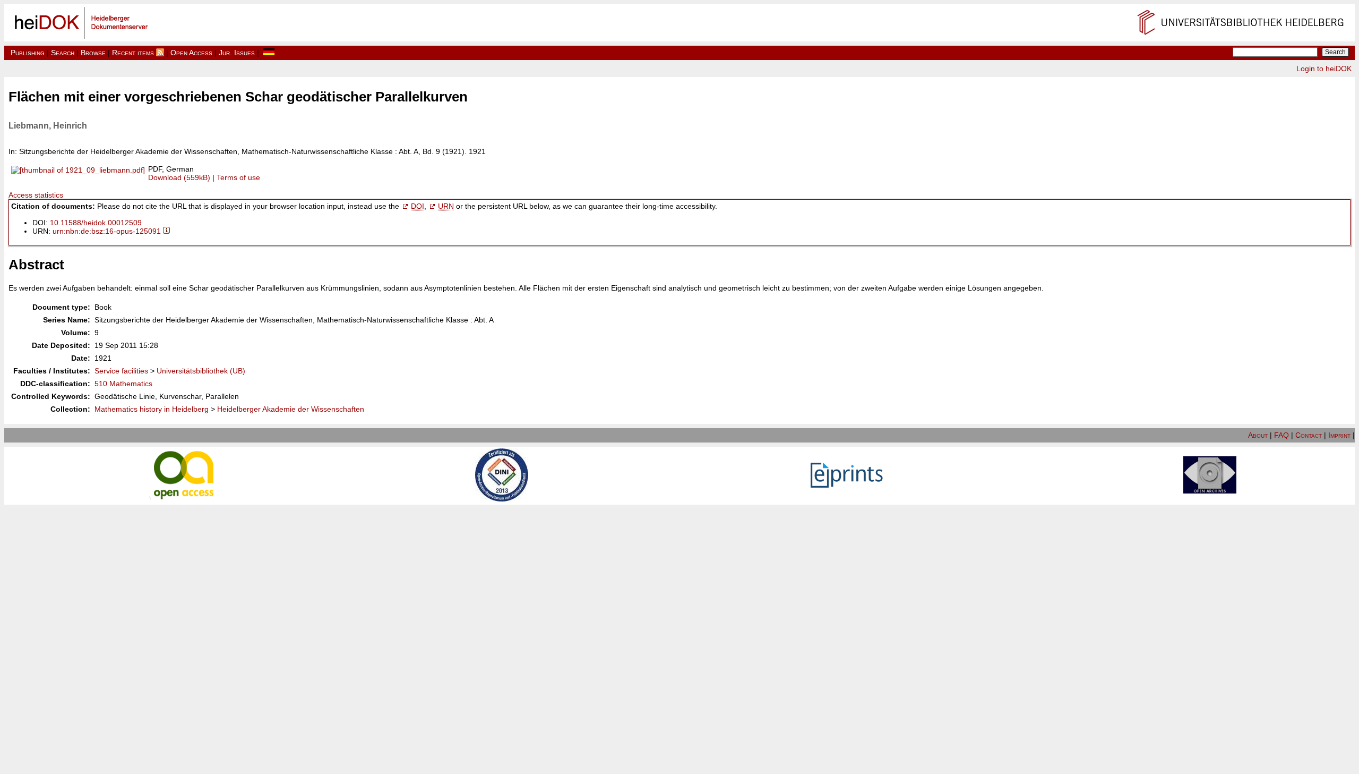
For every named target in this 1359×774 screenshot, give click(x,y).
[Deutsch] (268, 52)
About (1258, 435)
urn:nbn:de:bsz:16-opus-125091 (107, 231)
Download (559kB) (179, 177)
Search (62, 52)
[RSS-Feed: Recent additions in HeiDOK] (160, 52)
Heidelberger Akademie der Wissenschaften (290, 409)
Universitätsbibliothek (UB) (201, 371)
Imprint (1339, 435)
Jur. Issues (237, 52)
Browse (93, 52)
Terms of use (238, 177)
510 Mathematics (123, 383)
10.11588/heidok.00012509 (96, 222)
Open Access (191, 52)
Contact (1308, 435)
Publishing (28, 52)
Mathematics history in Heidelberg (151, 409)
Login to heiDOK (1324, 68)
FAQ (1281, 435)
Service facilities (121, 371)
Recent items (133, 52)
